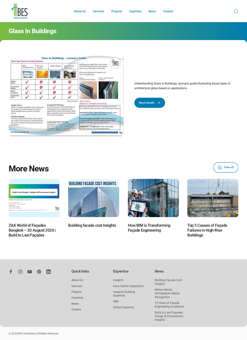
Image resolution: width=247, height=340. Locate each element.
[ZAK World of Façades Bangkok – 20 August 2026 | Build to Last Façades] (34, 198)
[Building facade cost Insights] (93, 198)
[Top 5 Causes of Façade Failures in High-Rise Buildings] (212, 198)
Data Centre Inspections (128, 286)
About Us (77, 280)
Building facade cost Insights (92, 225)
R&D (116, 301)
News (74, 303)
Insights (118, 280)
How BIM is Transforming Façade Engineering (149, 228)
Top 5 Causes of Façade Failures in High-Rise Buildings (207, 230)
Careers (76, 309)
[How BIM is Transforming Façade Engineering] (153, 198)
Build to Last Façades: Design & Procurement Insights (169, 316)
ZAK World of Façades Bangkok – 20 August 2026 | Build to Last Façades (32, 230)
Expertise (77, 297)
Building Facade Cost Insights (168, 281)
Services (76, 286)
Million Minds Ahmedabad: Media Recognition (167, 293)
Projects (76, 292)
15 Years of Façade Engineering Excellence (169, 304)
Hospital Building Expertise (124, 293)
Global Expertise (123, 307)
